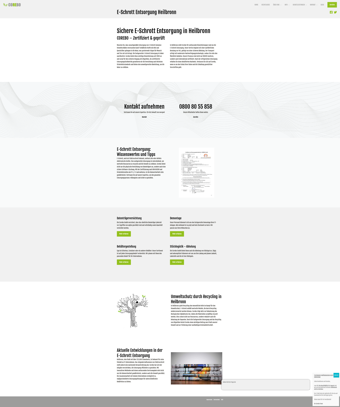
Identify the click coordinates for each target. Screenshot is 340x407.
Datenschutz (217, 399)
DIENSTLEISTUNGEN (299, 5)
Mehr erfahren (123, 234)
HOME (256, 5)
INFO (286, 5)
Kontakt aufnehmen (144, 106)
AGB (222, 399)
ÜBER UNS (276, 5)
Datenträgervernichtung (129, 218)
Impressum (209, 399)
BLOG (322, 5)
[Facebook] (331, 12)
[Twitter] (335, 12)
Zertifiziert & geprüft (149, 38)
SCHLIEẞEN (336, 375)
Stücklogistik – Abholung (183, 246)
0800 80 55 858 (195, 106)
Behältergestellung (126, 246)
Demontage (175, 218)
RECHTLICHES (266, 5)
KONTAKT (312, 5)
